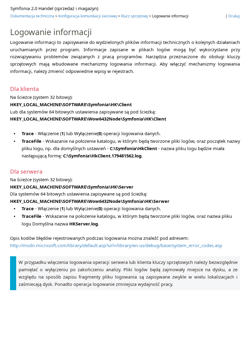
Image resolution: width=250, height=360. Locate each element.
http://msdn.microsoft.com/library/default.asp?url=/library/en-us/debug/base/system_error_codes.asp (116, 245)
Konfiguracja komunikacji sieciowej (87, 16)
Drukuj (234, 16)
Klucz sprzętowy (134, 16)
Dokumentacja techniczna (32, 16)
